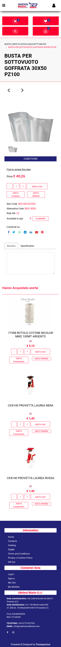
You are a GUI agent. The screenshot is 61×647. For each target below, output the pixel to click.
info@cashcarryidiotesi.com (27, 626)
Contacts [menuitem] (12, 541)
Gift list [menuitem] (11, 562)
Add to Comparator (18, 360)
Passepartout (43, 644)
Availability (40, 218)
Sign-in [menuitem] (11, 578)
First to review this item (19, 169)
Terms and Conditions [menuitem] (19, 553)
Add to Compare (15, 194)
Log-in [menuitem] (11, 574)
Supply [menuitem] (11, 549)
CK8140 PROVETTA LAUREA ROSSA (30, 478)
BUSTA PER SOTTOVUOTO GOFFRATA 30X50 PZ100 (32, 47)
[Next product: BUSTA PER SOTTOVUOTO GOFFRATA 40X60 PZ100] (22, 90)
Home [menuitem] (11, 537)
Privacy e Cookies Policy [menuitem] (20, 557)
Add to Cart (37, 186)
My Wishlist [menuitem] (14, 587)
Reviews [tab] (11, 246)
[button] (30, 117)
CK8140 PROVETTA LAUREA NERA (30, 405)
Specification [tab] (27, 246)
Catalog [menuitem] (12, 545)
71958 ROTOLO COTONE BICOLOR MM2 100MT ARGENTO (30, 334)
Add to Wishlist (36, 194)
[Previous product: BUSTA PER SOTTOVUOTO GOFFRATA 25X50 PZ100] (8, 90)
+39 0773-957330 (26, 623)
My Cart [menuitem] (12, 582)
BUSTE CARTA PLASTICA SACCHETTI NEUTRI (25, 44)
